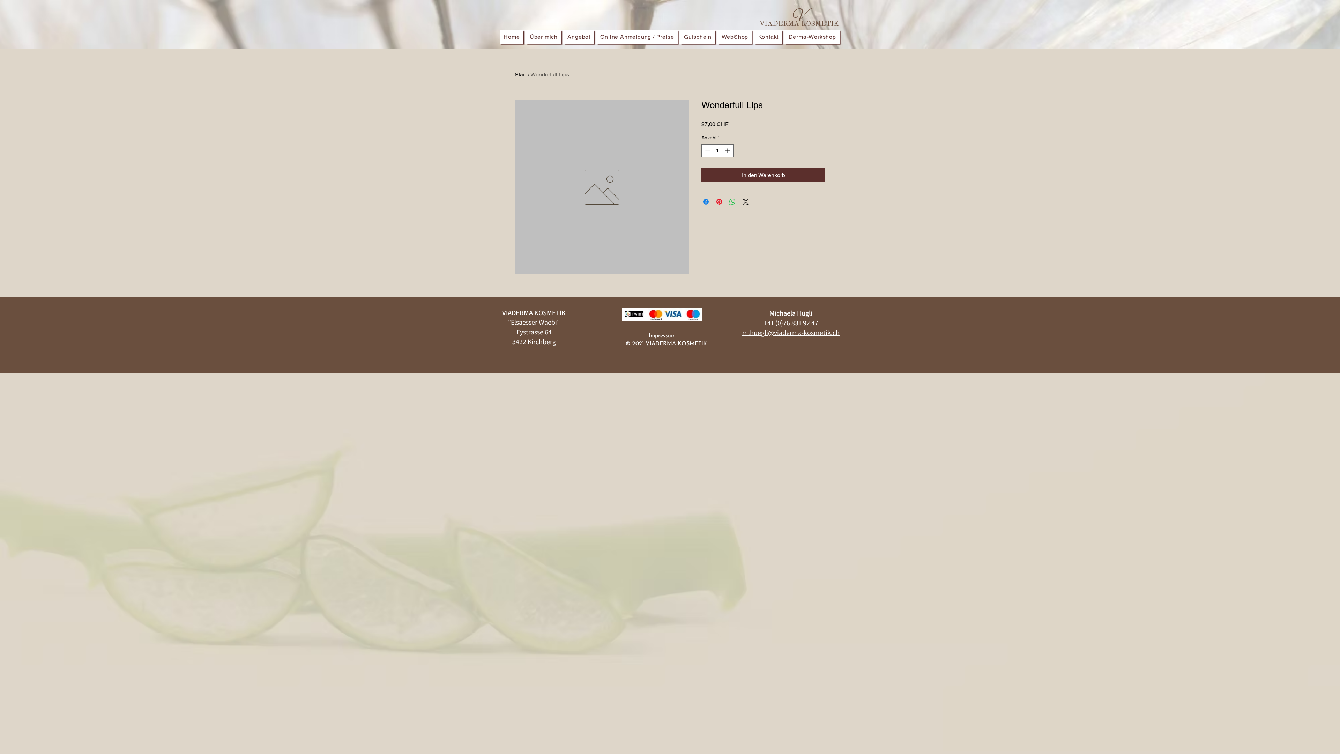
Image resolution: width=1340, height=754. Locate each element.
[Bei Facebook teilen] (706, 202)
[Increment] (728, 151)
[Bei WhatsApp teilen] (732, 202)
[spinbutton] (717, 151)
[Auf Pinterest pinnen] (719, 202)
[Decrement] (706, 151)
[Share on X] (746, 202)
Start (521, 74)
